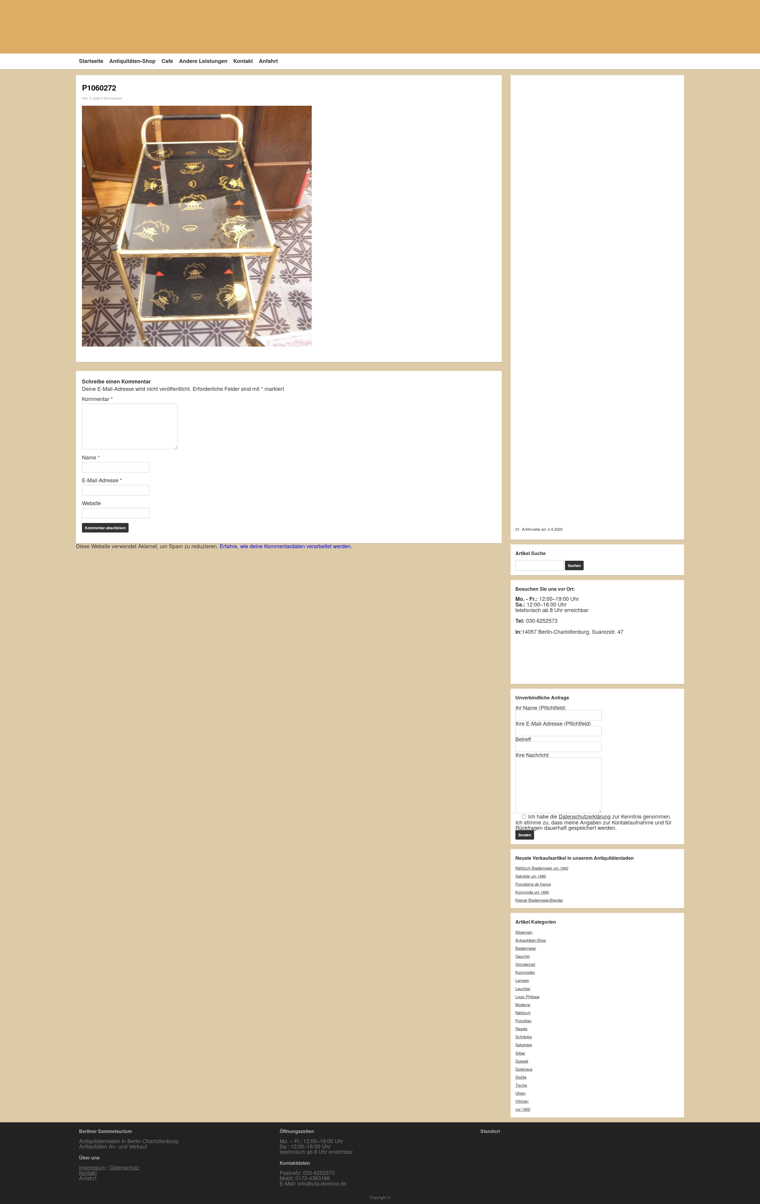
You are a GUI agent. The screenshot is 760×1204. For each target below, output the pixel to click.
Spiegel (521, 1061)
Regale (521, 1028)
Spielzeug (523, 1069)
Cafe (167, 61)
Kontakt (243, 61)
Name (91, 457)
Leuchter (522, 988)
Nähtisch (523, 1012)
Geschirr (522, 956)
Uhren (520, 1093)
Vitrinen (521, 1101)
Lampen (522, 980)
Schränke (523, 1036)
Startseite (91, 61)
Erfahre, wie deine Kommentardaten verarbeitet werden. (286, 546)
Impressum (92, 1167)
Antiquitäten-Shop (132, 61)
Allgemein (523, 932)
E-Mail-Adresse (102, 480)
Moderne (522, 1004)
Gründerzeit (525, 964)
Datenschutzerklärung (585, 816)
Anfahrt (268, 61)
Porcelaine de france (533, 884)
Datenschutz (125, 1167)
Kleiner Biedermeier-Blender (539, 900)
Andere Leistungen (203, 61)
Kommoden (525, 972)
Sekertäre (523, 1044)
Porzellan (523, 1020)
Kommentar (97, 398)
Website (91, 502)
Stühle (520, 1077)
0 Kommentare (111, 98)
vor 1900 (522, 1109)
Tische (521, 1085)
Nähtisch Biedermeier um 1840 (541, 868)
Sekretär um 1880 (530, 876)
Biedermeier (525, 948)
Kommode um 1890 (532, 892)
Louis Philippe (527, 996)
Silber (520, 1053)
